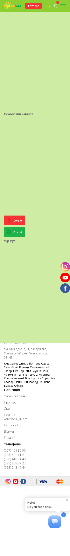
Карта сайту (12, 425)
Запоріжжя (11, 371)
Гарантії (9, 438)
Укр (6, 241)
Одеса (45, 363)
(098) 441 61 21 (15, 455)
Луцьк (37, 371)
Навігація (12, 389)
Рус (13, 241)
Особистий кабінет (18, 114)
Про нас (10, 402)
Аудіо (18, 220)
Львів (15, 367)
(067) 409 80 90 (15, 450)
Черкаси (33, 374)
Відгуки (9, 431)
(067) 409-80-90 (49, 6)
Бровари (10, 382)
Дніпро (24, 363)
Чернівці (44, 374)
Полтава (35, 363)
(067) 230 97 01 (19, 343)
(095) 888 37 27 (15, 463)
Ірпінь (20, 382)
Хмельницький (39, 367)
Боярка (9, 385)
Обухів (18, 385)
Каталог (33, 6)
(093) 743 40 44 (15, 467)
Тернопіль (26, 371)
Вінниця (24, 367)
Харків (14, 363)
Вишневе (44, 382)
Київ (7, 363)
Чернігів (22, 374)
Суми (7, 367)
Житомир (10, 374)
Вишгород (31, 382)
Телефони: (13, 444)
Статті (17, 232)
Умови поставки (15, 396)
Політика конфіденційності (16, 417)
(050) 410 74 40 (15, 459)
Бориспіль (48, 378)
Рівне (45, 371)
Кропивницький (14, 378)
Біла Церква (33, 378)
